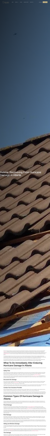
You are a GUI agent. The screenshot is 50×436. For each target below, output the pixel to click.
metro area (5, 351)
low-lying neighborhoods (31, 406)
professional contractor (35, 430)
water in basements (29, 408)
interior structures (16, 382)
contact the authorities (37, 374)
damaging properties (6, 353)
